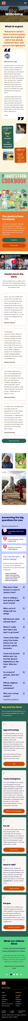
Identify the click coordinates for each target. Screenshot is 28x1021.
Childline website (14, 888)
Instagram (18, 999)
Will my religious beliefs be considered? (10, 685)
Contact (4, 995)
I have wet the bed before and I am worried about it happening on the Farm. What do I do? (11, 660)
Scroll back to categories (10, 699)
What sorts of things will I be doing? (9, 611)
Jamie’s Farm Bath (10, 573)
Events (4, 1001)
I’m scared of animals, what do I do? (11, 675)
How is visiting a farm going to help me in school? (11, 600)
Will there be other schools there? (11, 620)
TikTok (17, 1005)
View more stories (14, 441)
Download (14, 240)
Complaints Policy (22, 1011)
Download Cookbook (14, 927)
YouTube (18, 995)
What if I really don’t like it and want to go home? (11, 629)
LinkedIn (18, 1001)
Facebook (18, 1003)
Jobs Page (6, 746)
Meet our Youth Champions (14, 811)
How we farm (6, 1005)
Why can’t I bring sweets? (10, 694)
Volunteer (4, 999)
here (21, 228)
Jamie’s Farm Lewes (11, 578)
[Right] (21, 974)
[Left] (7, 974)
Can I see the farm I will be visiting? (11, 557)
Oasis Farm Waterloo (11, 580)
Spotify (18, 997)
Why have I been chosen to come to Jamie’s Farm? (11, 590)
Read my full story (9, 322)
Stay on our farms (7, 1003)
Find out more (14, 849)
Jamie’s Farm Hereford (12, 575)
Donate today (14, 245)
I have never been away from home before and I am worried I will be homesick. (11, 643)
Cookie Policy (12, 1011)
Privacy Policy (4, 1011)
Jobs (14, 764)
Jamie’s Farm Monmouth (12, 577)
